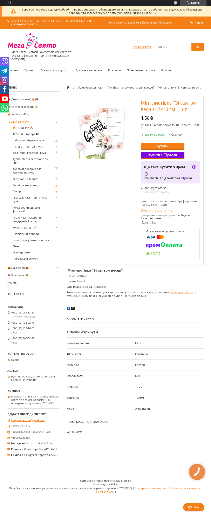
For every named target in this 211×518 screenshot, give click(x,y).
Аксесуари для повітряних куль (30, 199)
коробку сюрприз (181, 292)
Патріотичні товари (26, 234)
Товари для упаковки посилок (32, 240)
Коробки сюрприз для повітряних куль (27, 170)
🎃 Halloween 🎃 (18, 268)
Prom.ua (126, 481)
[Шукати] (197, 47)
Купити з (155, 155)
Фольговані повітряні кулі (29, 153)
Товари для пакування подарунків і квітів (27, 219)
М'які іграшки (21, 252)
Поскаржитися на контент (151, 488)
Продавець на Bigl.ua (105, 484)
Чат (196, 507)
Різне (16, 246)
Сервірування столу (26, 185)
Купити (163, 146)
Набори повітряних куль (29, 140)
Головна (12, 70)
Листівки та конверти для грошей (131, 87)
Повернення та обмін (141, 70)
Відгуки (166, 70)
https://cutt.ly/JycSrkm (39, 443)
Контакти (114, 70)
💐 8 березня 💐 (17, 275)
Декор (17, 191)
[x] (73, 309)
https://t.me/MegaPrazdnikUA (56, 455)
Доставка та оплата (89, 70)
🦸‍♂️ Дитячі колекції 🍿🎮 (22, 99)
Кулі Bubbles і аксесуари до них (30, 160)
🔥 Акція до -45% (18, 114)
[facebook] (68, 309)
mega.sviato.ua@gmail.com (28, 420)
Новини (12, 282)
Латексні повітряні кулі (28, 146)
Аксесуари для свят (91, 87)
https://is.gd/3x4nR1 (44, 449)
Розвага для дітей (24, 227)
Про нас (30, 70)
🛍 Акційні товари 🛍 (26, 134)
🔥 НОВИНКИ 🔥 (23, 128)
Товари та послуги (53, 70)
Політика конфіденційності (185, 488)
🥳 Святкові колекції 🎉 (22, 107)
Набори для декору (25, 258)
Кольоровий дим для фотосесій (26, 209)
